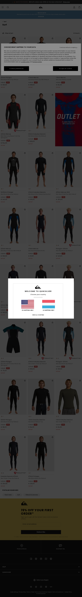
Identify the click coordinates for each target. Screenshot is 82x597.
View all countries (38, 315)
